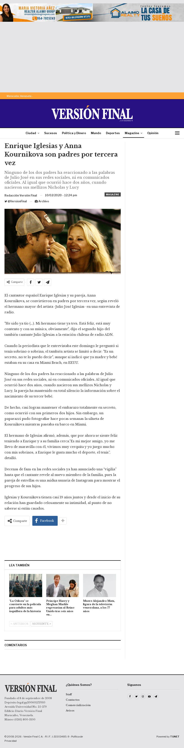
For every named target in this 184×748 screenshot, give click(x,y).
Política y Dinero (74, 133)
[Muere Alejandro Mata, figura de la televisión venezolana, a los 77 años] (99, 585)
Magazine (132, 133)
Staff (69, 694)
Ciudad (31, 133)
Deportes (113, 133)
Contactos (73, 699)
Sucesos (50, 133)
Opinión (152, 133)
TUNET (175, 736)
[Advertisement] (92, 55)
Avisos (70, 710)
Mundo (96, 133)
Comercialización (78, 705)
